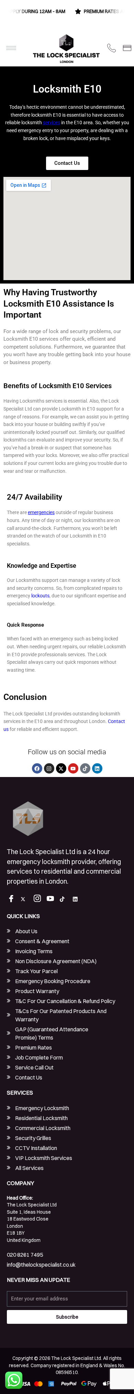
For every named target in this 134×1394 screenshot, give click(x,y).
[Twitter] (26, 899)
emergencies (41, 512)
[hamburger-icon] (11, 48)
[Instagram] (39, 899)
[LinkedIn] (78, 899)
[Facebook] (13, 899)
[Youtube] (52, 899)
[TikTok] (65, 899)
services (51, 122)
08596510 (67, 1372)
